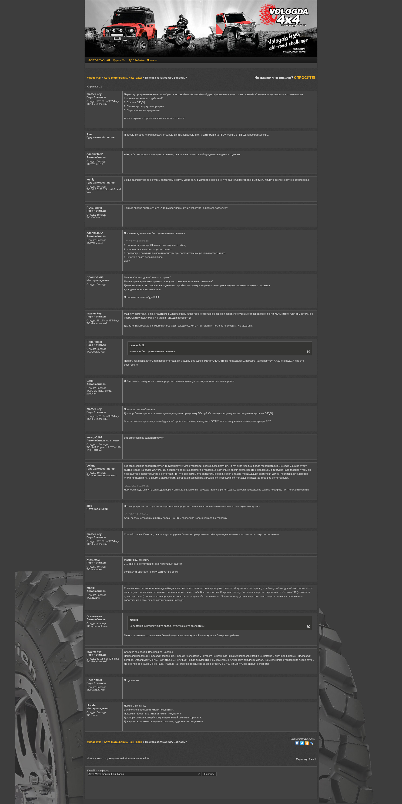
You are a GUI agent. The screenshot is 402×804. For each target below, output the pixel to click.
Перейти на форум (98, 770)
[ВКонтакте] (297, 743)
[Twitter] (302, 743)
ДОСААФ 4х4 (136, 60)
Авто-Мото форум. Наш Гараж (123, 77)
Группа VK (119, 60)
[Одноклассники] (307, 743)
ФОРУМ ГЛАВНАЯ (99, 60)
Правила (152, 60)
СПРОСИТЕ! (304, 78)
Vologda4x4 (94, 77)
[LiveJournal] (311, 743)
